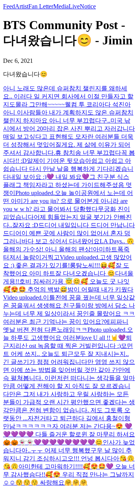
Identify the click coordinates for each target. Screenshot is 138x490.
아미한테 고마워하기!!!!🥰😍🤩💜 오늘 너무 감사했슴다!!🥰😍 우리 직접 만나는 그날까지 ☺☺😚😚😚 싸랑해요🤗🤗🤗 (69, 474)
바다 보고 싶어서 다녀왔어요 (60, 241)
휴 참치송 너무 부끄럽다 (88, 152)
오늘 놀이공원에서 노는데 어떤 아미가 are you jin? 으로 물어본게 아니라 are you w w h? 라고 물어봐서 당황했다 (68, 201)
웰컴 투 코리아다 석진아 (98, 104)
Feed (9, 6)
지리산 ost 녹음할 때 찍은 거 (47, 346)
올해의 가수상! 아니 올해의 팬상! (48, 249)
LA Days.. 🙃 (117, 241)
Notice (88, 6)
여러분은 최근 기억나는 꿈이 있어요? (53, 321)
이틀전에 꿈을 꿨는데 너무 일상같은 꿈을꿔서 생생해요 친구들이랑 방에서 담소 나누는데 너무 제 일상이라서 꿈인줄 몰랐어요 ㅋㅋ (69, 305)
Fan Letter (40, 6)
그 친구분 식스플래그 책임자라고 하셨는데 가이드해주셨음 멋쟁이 (67, 185)
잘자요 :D (25, 225)
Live (74, 6)
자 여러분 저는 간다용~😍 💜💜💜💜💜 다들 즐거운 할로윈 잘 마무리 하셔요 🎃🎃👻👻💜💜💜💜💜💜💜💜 (69, 434)
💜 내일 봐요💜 (67, 177)
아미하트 (105, 249)
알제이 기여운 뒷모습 (56, 160)
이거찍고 (47, 257)
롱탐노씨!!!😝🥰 (92, 265)
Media (61, 6)
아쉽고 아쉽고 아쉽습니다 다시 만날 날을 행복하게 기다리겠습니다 (68, 168)
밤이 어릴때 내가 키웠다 (100, 289)
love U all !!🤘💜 (103, 337)
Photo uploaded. (35, 193)
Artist (21, 6)
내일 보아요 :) (27, 177)
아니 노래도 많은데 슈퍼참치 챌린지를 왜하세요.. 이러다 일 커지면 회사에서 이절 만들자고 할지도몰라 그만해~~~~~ (68, 96)
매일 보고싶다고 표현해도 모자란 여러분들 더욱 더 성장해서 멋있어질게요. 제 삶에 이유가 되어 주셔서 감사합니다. (68, 144)
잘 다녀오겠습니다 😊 (85, 273)
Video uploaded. (80, 257)
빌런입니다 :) (103, 346)
